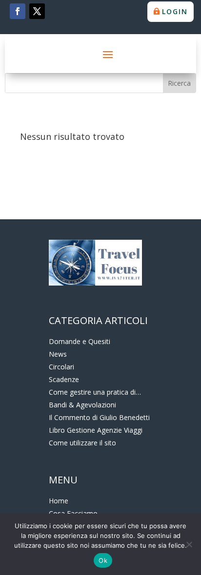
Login (175, 11)
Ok (103, 560)
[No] (189, 544)
